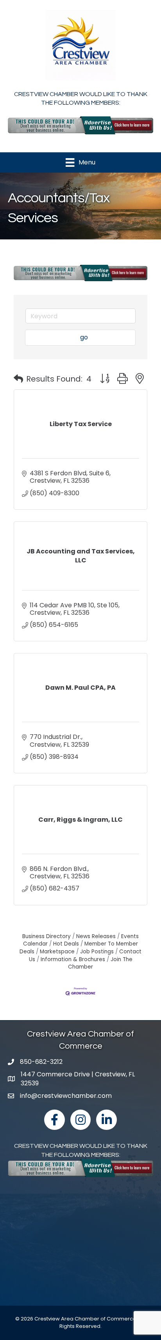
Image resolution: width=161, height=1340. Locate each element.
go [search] (84, 337)
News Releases (96, 936)
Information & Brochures (73, 959)
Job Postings (97, 951)
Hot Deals (66, 943)
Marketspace (57, 951)
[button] (18, 379)
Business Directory (46, 936)
